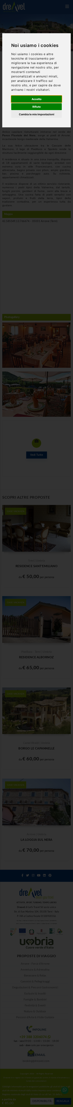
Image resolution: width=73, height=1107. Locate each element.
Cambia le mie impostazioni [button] (36, 114)
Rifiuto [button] (36, 106)
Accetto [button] (37, 99)
